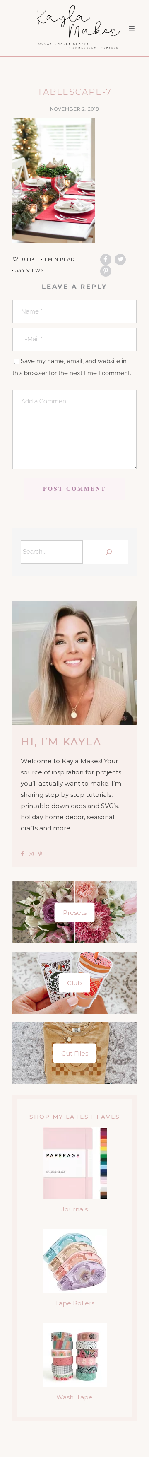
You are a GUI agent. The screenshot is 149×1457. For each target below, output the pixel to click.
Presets (75, 913)
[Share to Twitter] (120, 259)
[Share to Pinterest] (105, 271)
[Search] (107, 552)
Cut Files (74, 1053)
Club (74, 983)
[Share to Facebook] (105, 259)
